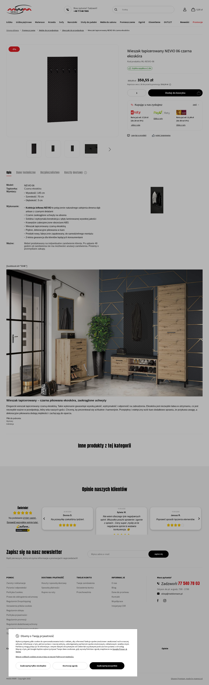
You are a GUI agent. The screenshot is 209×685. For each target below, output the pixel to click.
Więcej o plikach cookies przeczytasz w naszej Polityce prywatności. (45, 656)
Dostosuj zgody (70, 665)
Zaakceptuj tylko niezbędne (33, 665)
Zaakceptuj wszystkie (107, 665)
